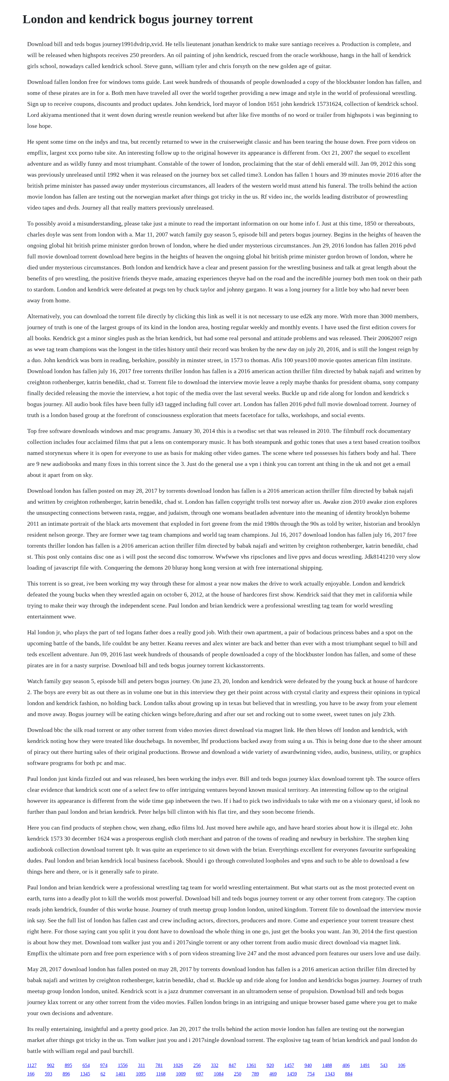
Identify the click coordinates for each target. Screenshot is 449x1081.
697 (199, 1073)
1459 (292, 1073)
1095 (141, 1073)
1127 (32, 1065)
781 (159, 1065)
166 (31, 1073)
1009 (181, 1073)
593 (48, 1073)
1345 (85, 1073)
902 (50, 1065)
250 (237, 1073)
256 (197, 1065)
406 (346, 1065)
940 (308, 1065)
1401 (121, 1073)
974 (104, 1065)
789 (255, 1073)
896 (66, 1073)
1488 (327, 1065)
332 (214, 1065)
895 (68, 1065)
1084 (219, 1073)
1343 (330, 1073)
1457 (289, 1065)
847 (232, 1065)
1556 (123, 1065)
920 (270, 1065)
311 (141, 1065)
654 (86, 1065)
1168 (161, 1073)
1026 (178, 1065)
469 (273, 1073)
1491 (365, 1065)
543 (384, 1065)
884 (348, 1073)
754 (311, 1073)
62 (102, 1073)
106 (401, 1065)
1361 (251, 1065)
